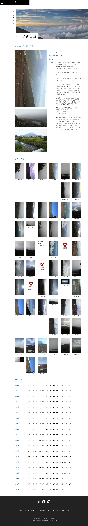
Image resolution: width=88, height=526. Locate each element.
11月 (65, 457)
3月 (36, 451)
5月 (43, 440)
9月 (57, 391)
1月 (29, 451)
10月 (61, 462)
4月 (40, 440)
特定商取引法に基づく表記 (47, 510)
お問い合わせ (22, 510)
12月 (69, 457)
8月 (54, 385)
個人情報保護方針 (33, 510)
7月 (50, 385)
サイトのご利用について (62, 510)
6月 (47, 429)
